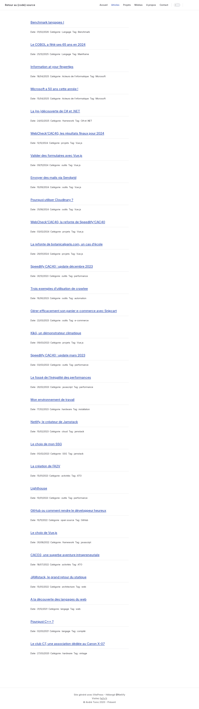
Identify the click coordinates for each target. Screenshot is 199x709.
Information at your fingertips (51, 67)
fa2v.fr (103, 698)
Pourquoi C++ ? (42, 621)
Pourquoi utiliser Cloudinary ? (51, 200)
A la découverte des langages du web (58, 599)
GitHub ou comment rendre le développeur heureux (68, 510)
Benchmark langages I (47, 22)
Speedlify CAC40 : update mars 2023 (57, 355)
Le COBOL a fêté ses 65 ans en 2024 (58, 44)
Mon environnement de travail (52, 400)
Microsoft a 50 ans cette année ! (54, 89)
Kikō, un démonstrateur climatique (55, 333)
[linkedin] (187, 5)
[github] (192, 5)
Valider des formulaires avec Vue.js (56, 155)
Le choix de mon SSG (46, 444)
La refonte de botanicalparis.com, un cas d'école (66, 244)
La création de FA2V (45, 466)
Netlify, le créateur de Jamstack (54, 422)
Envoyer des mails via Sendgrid (53, 178)
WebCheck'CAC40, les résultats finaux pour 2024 (67, 133)
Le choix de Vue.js (43, 533)
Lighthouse (38, 488)
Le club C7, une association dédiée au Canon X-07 (67, 644)
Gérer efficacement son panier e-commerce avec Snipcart (73, 311)
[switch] (177, 5)
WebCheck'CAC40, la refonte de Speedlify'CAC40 (67, 222)
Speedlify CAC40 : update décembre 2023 (61, 266)
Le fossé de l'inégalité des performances (60, 377)
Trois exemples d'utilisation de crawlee (59, 289)
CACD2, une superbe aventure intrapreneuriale (65, 555)
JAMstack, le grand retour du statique (58, 577)
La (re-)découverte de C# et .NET (55, 111)
